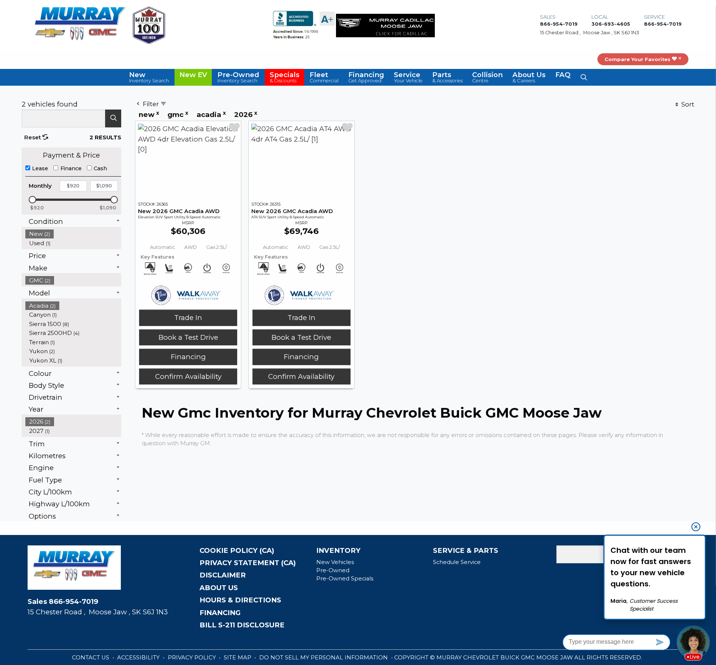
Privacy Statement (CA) (248, 563)
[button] (149, 77)
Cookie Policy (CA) (237, 550)
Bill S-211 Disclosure (242, 625)
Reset (33, 137)
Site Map (238, 657)
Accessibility (139, 657)
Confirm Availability (188, 376)
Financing (188, 356)
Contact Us (91, 657)
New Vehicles (335, 562)
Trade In (188, 317)
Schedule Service (457, 562)
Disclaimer (223, 575)
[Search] (113, 118)
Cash (100, 168)
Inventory (338, 550)
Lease (40, 168)
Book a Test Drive (188, 337)
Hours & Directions (240, 600)
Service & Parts (465, 550)
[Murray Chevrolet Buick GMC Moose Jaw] (80, 24)
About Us (219, 588)
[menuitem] (73, 233)
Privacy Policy (192, 657)
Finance (71, 168)
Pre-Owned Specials (344, 578)
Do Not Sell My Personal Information (324, 657)
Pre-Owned (332, 570)
